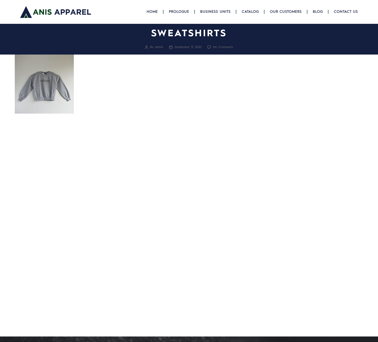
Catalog (250, 12)
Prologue (179, 12)
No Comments (223, 47)
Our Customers (286, 12)
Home (152, 12)
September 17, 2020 (187, 47)
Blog (318, 12)
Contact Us (346, 12)
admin (159, 47)
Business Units (215, 12)
